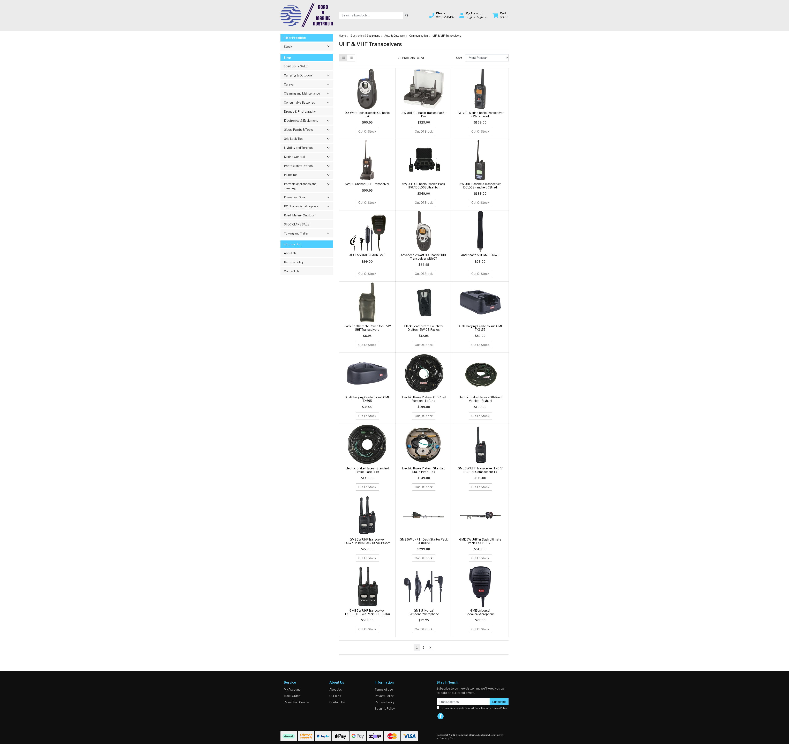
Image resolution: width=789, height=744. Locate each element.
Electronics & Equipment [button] (301, 120)
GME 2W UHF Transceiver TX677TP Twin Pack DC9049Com (367, 541)
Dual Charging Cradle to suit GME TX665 (367, 398)
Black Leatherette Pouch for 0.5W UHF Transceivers (367, 327)
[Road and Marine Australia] (306, 15)
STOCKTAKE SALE (296, 224)
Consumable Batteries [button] (299, 102)
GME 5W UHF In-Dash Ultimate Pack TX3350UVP (480, 541)
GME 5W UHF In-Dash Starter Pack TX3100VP (424, 541)
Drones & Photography (300, 111)
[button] (441, 15)
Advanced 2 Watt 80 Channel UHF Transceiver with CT (424, 256)
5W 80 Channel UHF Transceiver (367, 184)
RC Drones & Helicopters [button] (301, 206)
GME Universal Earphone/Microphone (423, 612)
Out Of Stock (367, 131)
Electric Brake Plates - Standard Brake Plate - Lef (367, 470)
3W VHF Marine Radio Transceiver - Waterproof (480, 114)
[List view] (351, 57)
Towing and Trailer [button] (296, 233)
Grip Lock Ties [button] (293, 138)
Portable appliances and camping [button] (300, 186)
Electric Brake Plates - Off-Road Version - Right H (480, 398)
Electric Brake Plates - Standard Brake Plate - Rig (423, 470)
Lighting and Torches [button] (298, 147)
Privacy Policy (384, 696)
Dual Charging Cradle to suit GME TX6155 (480, 327)
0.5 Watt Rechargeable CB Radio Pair (367, 114)
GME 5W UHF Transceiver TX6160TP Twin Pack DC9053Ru (367, 612)
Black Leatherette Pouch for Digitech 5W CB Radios (423, 327)
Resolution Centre (296, 702)
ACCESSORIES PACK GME (367, 255)
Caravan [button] (289, 84)
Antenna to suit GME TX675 (480, 255)
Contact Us (291, 271)
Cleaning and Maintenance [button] (302, 93)
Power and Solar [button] (295, 197)
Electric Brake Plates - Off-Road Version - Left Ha (424, 398)
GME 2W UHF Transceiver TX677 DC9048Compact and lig (480, 470)
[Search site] (407, 15)
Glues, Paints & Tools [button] (298, 129)
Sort (459, 58)
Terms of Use (384, 689)
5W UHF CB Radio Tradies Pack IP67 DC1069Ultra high (423, 185)
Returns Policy (293, 262)
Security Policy (385, 708)
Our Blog (335, 696)
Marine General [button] (294, 156)
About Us (290, 253)
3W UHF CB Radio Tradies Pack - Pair (424, 114)
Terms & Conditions (476, 708)
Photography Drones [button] (298, 166)
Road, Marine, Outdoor (299, 215)
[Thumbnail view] (343, 57)
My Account (292, 689)
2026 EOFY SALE (296, 66)
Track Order (292, 696)
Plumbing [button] (290, 175)
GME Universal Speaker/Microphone (480, 612)
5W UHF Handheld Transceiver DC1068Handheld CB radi (480, 185)
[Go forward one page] (430, 647)
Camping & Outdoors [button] (298, 75)
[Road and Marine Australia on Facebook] (440, 716)
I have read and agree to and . (473, 708)
